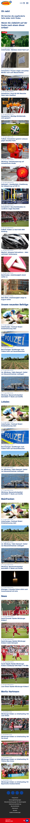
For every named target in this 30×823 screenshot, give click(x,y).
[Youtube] (17, 793)
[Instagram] (13, 793)
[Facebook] (8, 793)
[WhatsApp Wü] (21, 793)
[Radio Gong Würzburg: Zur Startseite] (6, 3)
